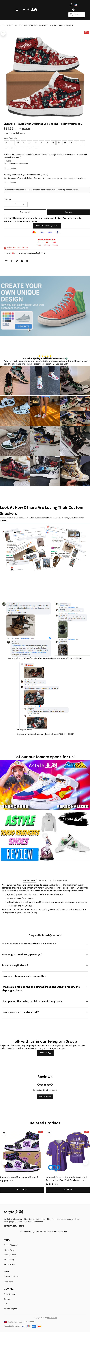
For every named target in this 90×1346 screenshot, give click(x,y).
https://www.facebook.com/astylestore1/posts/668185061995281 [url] (45, 734)
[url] (16, 885)
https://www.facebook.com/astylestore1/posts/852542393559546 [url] (53, 658)
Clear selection (10, 169)
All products (12, 25)
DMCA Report (29, 1322)
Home (2, 25)
